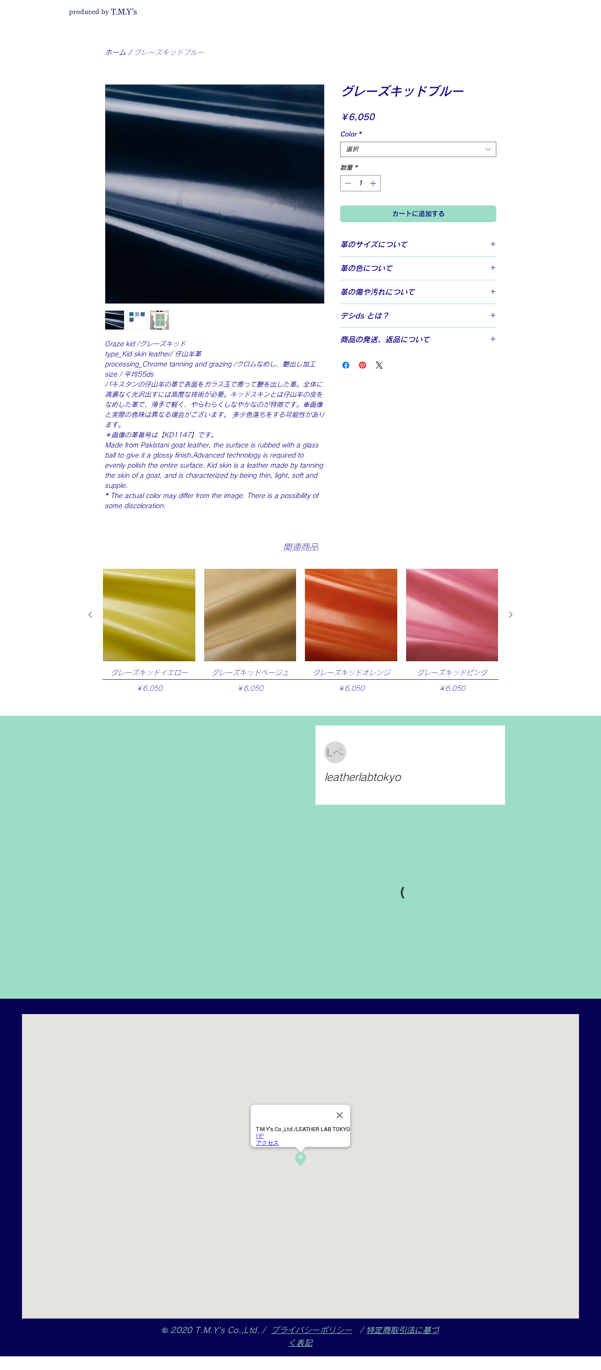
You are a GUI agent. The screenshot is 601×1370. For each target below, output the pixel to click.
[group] (300, 638)
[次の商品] (511, 614)
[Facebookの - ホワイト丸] (503, 9)
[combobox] (418, 149)
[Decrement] (346, 183)
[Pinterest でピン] (362, 365)
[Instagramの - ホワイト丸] (516, 9)
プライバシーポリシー (311, 1330)
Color (350, 134)
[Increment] (373, 183)
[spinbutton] (360, 183)
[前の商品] (90, 614)
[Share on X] (379, 365)
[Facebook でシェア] (346, 365)
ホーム (115, 52)
